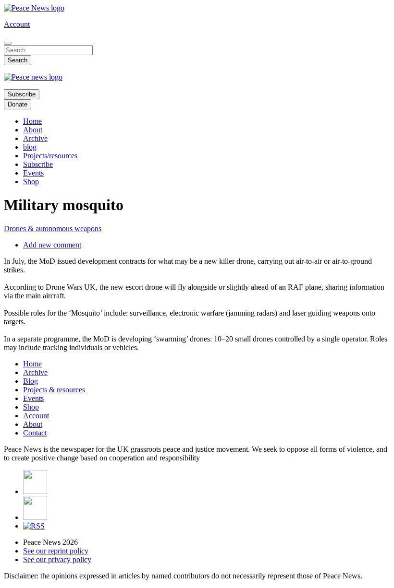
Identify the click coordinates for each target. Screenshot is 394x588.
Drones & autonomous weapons (52, 228)
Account (17, 24)
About (32, 130)
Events (33, 173)
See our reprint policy (55, 551)
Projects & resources (54, 390)
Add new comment (52, 245)
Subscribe (22, 94)
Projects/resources (50, 156)
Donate (17, 104)
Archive (35, 138)
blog (30, 147)
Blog (30, 381)
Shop (31, 181)
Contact (35, 433)
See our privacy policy (57, 559)
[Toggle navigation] (8, 43)
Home (32, 121)
